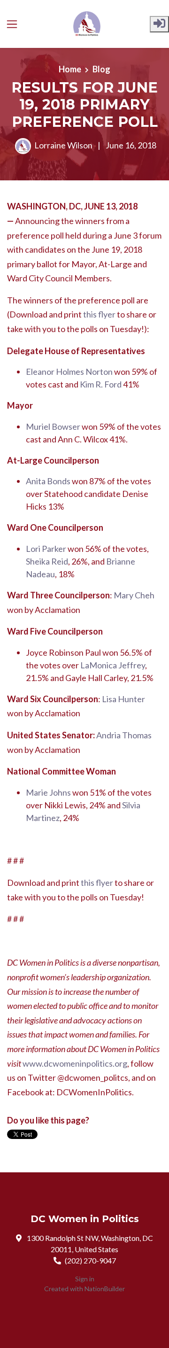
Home (70, 69)
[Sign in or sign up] (159, 24)
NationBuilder (104, 1289)
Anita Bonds (48, 481)
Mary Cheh (134, 595)
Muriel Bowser (53, 426)
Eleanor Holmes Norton (69, 371)
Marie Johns (48, 792)
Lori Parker (46, 548)
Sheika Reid (47, 561)
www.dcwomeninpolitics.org (75, 1063)
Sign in (84, 1279)
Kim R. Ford (101, 384)
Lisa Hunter (123, 699)
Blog (101, 69)
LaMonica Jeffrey (112, 665)
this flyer (99, 314)
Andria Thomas (124, 735)
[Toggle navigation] (12, 24)
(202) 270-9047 (90, 1260)
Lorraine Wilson (63, 145)
